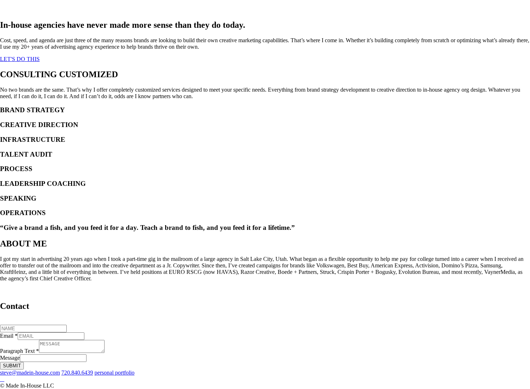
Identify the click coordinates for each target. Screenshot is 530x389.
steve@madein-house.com (30, 373)
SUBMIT (12, 365)
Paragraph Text (19, 351)
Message (10, 358)
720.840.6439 (77, 373)
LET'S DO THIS (20, 59)
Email (9, 336)
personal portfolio (114, 373)
